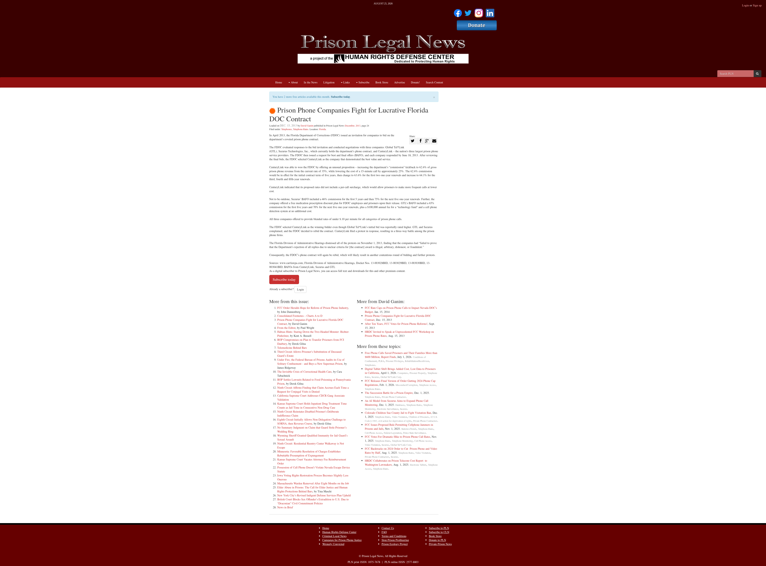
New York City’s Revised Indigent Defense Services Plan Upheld (314, 495)
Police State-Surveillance (414, 432)
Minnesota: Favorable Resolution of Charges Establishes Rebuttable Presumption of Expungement (309, 453)
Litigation (329, 82)
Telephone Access (427, 384)
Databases (400, 404)
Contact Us (388, 528)
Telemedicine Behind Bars (292, 348)
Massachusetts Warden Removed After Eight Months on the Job (313, 483)
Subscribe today (340, 97)
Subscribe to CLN (439, 532)
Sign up (757, 5)
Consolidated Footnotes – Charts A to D (299, 316)
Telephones (286, 129)
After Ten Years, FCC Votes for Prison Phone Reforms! (396, 324)
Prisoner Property (418, 372)
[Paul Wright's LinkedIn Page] (490, 11)
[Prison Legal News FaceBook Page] (458, 11)
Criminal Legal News (334, 536)
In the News (310, 82)
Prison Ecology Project (395, 544)
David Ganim (307, 125)
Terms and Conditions (394, 536)
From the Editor (286, 328)
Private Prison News (440, 544)
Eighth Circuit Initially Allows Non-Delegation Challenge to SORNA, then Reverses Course (311, 421)
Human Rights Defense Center (339, 532)
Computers (403, 372)
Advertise (399, 82)
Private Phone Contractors (394, 396)
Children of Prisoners (419, 416)
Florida (322, 129)
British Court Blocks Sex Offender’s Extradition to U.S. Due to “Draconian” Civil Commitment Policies (313, 501)
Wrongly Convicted (333, 544)
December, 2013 (352, 125)
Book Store (381, 82)
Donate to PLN (437, 540)
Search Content (434, 82)
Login (745, 5)
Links (346, 82)
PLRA (381, 361)
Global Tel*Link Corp (391, 376)
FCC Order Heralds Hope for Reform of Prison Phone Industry (312, 308)
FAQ (384, 532)
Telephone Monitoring (402, 440)
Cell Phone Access (373, 432)
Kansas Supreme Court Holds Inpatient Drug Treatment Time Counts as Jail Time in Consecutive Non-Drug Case (312, 405)
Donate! (415, 82)
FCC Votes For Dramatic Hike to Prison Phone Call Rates (397, 437)
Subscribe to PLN (439, 528)
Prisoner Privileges (394, 361)
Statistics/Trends (409, 428)
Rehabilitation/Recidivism (417, 361)
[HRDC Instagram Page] (478, 11)
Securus (375, 376)
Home (278, 82)
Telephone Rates (300, 129)
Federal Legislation (393, 432)
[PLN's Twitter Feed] (468, 11)
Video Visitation (399, 416)
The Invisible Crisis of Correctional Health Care (304, 371)
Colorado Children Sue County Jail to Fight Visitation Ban (398, 413)
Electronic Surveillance (387, 408)
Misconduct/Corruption (407, 384)
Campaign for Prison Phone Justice (342, 540)
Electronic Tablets (418, 464)
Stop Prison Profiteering (395, 540)
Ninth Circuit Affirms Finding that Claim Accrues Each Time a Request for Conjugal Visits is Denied (313, 389)
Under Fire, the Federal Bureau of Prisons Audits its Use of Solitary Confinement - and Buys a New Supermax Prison (311, 361)
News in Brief (285, 507)
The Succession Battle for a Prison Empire (389, 393)
